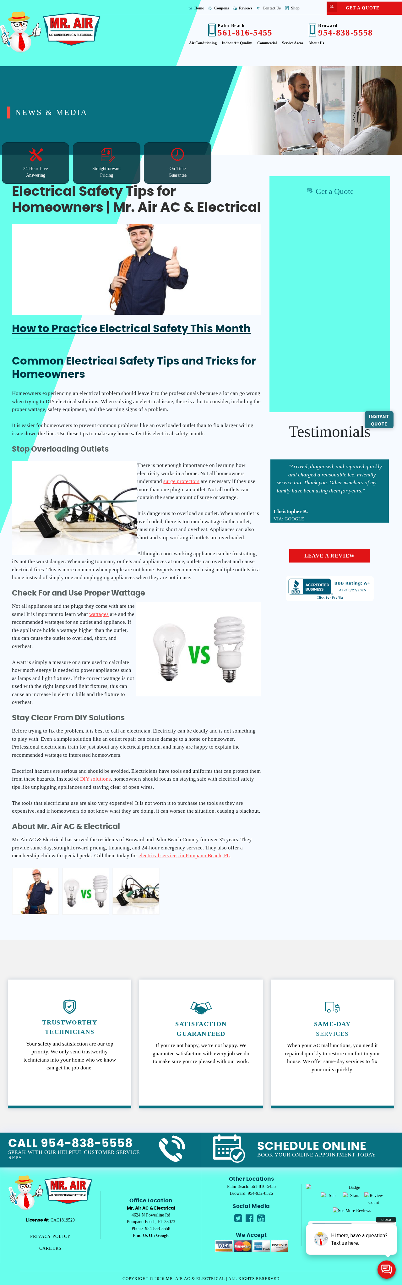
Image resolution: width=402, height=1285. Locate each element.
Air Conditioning (203, 43)
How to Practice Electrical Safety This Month (131, 329)
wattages (99, 614)
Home (198, 8)
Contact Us (271, 8)
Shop (295, 8)
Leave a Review (329, 556)
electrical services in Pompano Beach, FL (184, 856)
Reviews (245, 8)
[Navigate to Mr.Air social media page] (238, 1218)
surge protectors (181, 481)
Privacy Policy (50, 1236)
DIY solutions (95, 779)
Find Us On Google (151, 1235)
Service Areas (292, 43)
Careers (50, 1248)
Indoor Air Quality (237, 43)
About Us (316, 43)
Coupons (221, 8)
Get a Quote (363, 7)
